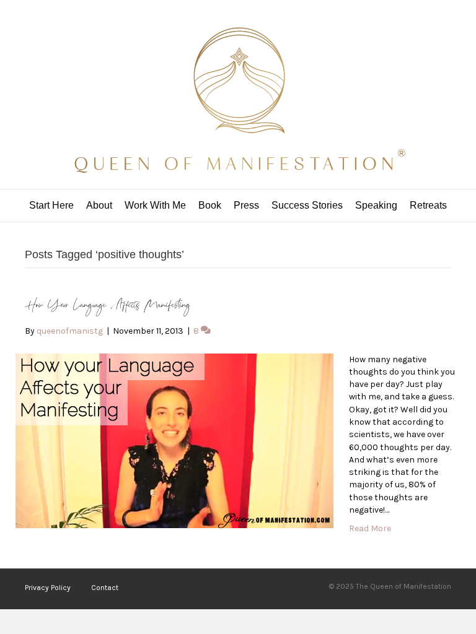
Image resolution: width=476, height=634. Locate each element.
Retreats (428, 205)
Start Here (51, 205)
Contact (104, 587)
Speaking (376, 205)
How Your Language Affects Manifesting (107, 305)
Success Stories (307, 205)
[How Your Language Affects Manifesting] (174, 440)
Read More (370, 528)
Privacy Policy (48, 587)
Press (246, 205)
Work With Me (155, 205)
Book (209, 205)
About (99, 205)
